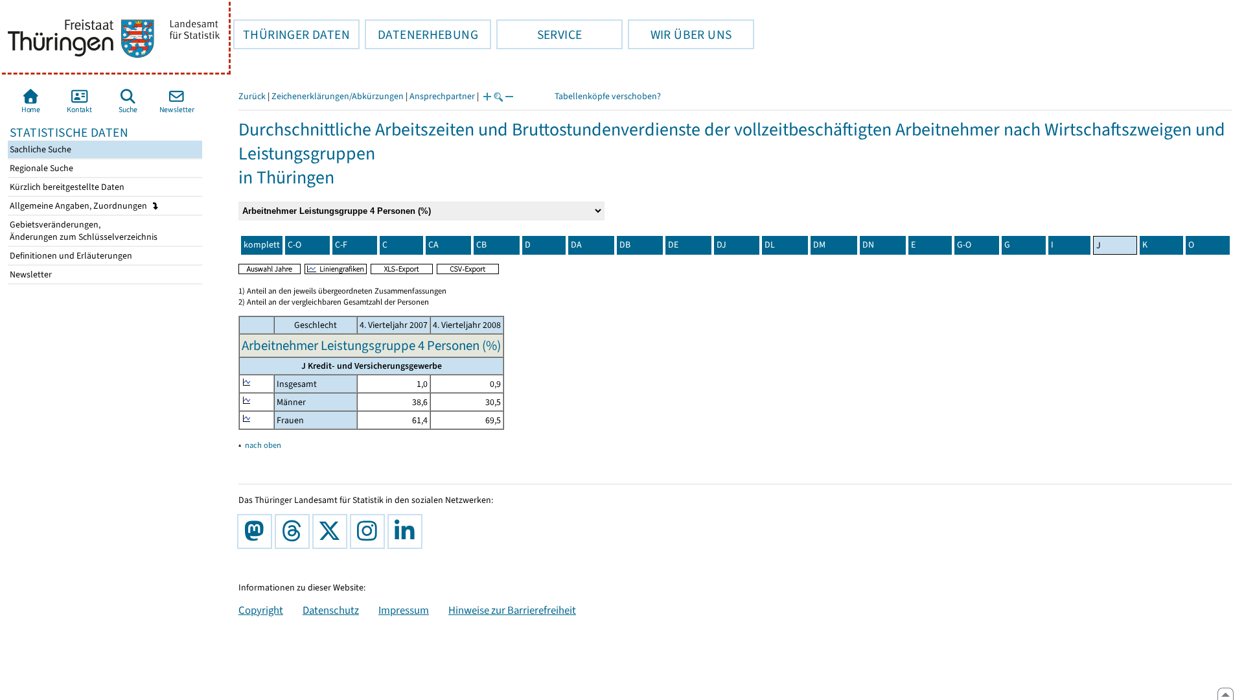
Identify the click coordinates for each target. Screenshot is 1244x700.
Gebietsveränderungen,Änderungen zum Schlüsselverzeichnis (82, 230)
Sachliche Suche (39, 149)
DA (576, 245)
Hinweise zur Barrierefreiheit (512, 610)
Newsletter (30, 274)
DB (624, 245)
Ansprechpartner (442, 96)
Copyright (260, 610)
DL (770, 245)
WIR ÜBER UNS (679, 34)
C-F (341, 245)
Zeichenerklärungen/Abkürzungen (337, 96)
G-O (964, 245)
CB (481, 245)
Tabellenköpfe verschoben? (608, 96)
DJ (721, 245)
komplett (262, 245)
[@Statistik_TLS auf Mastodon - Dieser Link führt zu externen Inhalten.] (257, 531)
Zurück (252, 96)
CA (433, 245)
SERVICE (539, 34)
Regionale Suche (40, 168)
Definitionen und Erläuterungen (70, 256)
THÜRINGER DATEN (291, 34)
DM (819, 245)
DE (673, 245)
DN (868, 245)
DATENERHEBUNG (421, 34)
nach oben (263, 444)
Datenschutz (331, 610)
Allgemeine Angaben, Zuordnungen (79, 206)
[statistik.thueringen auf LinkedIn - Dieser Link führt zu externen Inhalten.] (407, 531)
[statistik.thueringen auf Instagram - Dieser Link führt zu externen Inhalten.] (370, 531)
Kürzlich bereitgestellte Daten (66, 187)
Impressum (403, 610)
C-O (294, 245)
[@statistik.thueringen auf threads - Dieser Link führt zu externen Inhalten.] (295, 531)
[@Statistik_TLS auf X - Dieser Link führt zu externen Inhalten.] (332, 531)
